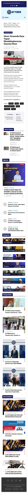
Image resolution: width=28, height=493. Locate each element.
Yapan (13, 109)
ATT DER (13, 142)
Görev (16, 103)
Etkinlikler (11, 187)
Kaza (21, 103)
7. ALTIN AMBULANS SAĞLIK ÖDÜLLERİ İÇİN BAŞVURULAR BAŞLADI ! (13, 473)
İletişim (21, 489)
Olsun (17, 106)
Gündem (15, 218)
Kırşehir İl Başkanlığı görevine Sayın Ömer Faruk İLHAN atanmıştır (13, 391)
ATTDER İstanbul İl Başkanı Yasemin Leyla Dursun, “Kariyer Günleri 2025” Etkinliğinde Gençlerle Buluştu (17, 136)
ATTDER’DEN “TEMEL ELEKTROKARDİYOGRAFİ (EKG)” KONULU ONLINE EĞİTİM (16, 230)
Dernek (14, 413)
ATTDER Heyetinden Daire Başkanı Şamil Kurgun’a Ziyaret (11, 3)
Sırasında (7, 109)
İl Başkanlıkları (8, 32)
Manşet (15, 432)
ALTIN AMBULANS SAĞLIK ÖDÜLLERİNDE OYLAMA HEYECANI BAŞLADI (12, 456)
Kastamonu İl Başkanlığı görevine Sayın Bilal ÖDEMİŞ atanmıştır (13, 363)
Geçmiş (11, 103)
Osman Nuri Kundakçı (10, 47)
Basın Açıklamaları (17, 469)
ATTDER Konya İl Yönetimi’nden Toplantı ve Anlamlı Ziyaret (16, 149)
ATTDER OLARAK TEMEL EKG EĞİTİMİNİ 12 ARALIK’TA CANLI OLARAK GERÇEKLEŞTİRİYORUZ (13, 191)
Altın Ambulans (8, 413)
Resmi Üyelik (15, 489)
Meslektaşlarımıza (9, 106)
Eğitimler (6, 187)
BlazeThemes (18, 486)
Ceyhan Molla (8, 489)
